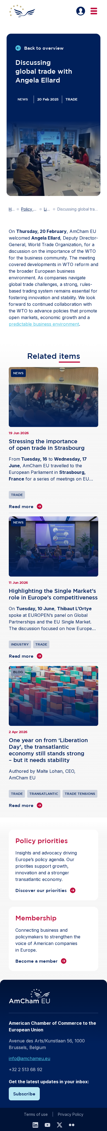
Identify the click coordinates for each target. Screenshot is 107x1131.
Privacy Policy (70, 1114)
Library (47, 209)
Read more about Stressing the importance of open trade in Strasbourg (53, 438)
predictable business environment (44, 324)
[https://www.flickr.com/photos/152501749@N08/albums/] (71, 1125)
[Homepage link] (25, 11)
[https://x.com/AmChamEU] (59, 1125)
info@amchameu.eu (29, 1058)
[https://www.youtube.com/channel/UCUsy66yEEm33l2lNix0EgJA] (47, 1125)
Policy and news (29, 209)
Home (12, 209)
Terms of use (36, 1114)
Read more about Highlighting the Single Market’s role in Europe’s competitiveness (53, 587)
